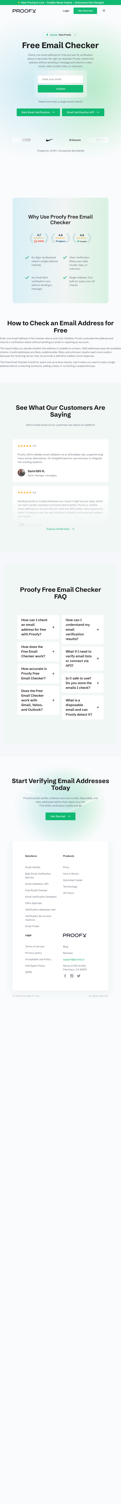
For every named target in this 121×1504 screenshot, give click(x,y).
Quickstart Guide (72, 880)
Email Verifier (32, 867)
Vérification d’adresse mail (40, 909)
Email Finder (32, 926)
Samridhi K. (36, 471)
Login (66, 10)
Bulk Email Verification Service (38, 875)
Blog (65, 946)
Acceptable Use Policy (38, 959)
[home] (24, 11)
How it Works (71, 873)
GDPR (28, 972)
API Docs (68, 892)
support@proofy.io (73, 959)
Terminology (70, 886)
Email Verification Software (41, 896)
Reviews (68, 953)
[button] (104, 10)
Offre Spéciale (33, 903)
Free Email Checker (36, 890)
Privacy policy (33, 952)
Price (66, 867)
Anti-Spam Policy (35, 965)
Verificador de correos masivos (38, 917)
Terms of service (34, 946)
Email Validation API (37, 883)
